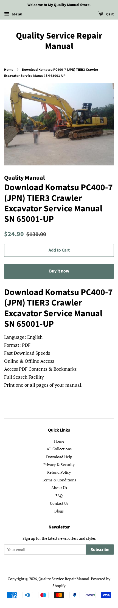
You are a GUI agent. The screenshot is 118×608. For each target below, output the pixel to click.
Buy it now (59, 271)
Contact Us (59, 503)
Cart (109, 14)
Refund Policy (59, 472)
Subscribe (100, 550)
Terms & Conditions (59, 479)
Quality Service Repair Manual (59, 41)
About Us (59, 487)
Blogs (59, 511)
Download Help (59, 456)
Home (8, 69)
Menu (17, 14)
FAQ (59, 495)
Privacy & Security (59, 464)
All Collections (59, 448)
